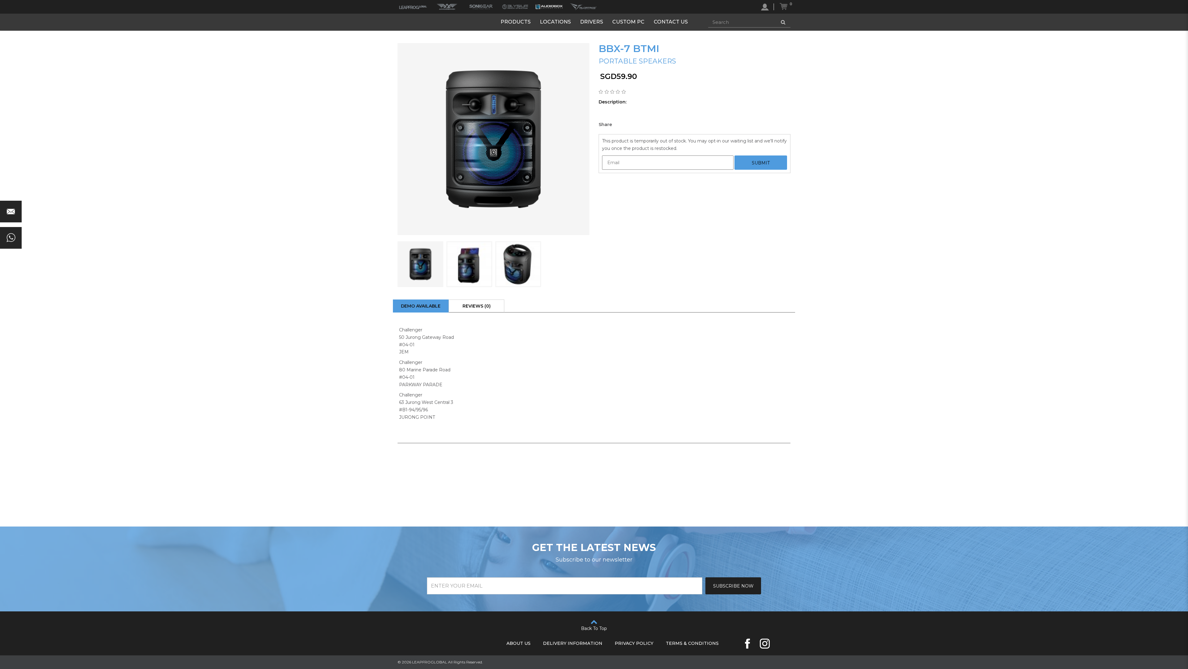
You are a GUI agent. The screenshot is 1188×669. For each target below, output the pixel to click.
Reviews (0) (477, 306)
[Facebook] (747, 644)
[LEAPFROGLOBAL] (413, 7)
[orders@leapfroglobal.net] (11, 211)
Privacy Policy (634, 643)
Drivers (591, 22)
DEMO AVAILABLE (421, 306)
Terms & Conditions (692, 643)
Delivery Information (572, 643)
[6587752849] (11, 238)
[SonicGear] (481, 7)
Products (516, 22)
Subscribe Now (733, 586)
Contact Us (671, 22)
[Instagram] (765, 644)
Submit (761, 163)
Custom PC (628, 22)
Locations (555, 22)
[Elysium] (515, 7)
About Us (518, 643)
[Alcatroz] (583, 7)
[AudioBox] (549, 7)
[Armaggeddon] (447, 7)
